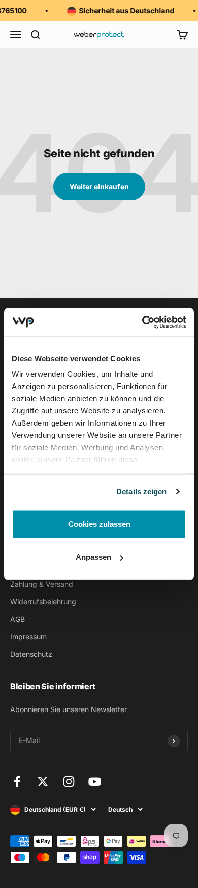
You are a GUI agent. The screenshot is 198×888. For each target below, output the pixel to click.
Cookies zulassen (99, 523)
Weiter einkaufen (99, 186)
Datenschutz (31, 653)
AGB (17, 619)
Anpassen (93, 557)
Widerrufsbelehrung (43, 601)
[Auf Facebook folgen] (17, 781)
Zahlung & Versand (41, 584)
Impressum (28, 636)
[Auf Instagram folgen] (69, 781)
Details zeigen (141, 491)
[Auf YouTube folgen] (95, 781)
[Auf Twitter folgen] (43, 781)
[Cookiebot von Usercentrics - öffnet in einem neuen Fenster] (142, 322)
